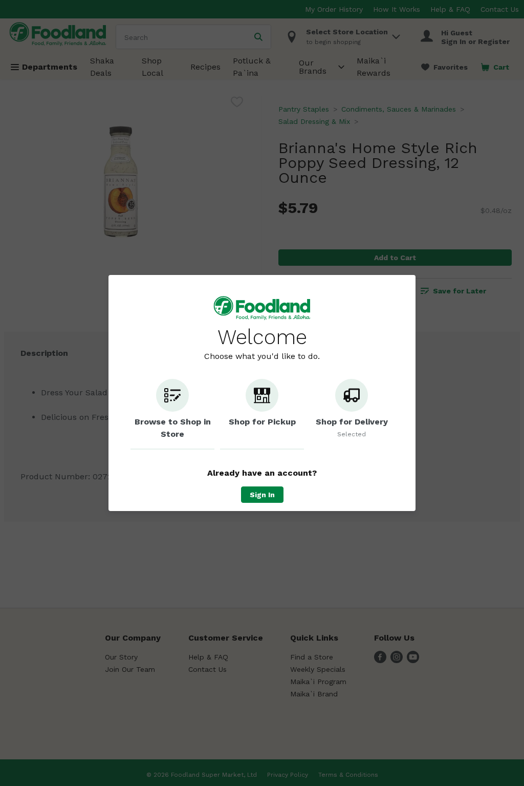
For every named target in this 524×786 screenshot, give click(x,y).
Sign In (262, 495)
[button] (172, 414)
